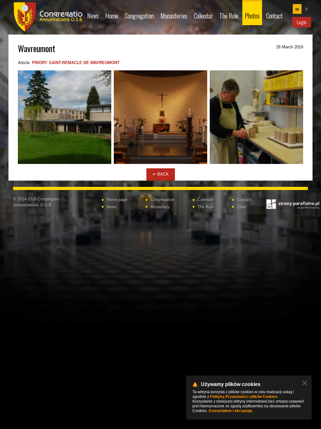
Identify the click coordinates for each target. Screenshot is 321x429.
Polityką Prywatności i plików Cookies (243, 396)
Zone (241, 206)
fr (306, 9)
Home (111, 15)
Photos (252, 15)
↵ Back (161, 174)
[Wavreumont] (64, 117)
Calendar (203, 15)
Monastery (160, 206)
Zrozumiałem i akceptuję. (230, 411)
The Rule (228, 15)
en (297, 9)
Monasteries (173, 15)
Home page (117, 199)
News (93, 15)
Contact (274, 15)
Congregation (139, 15)
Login (301, 22)
